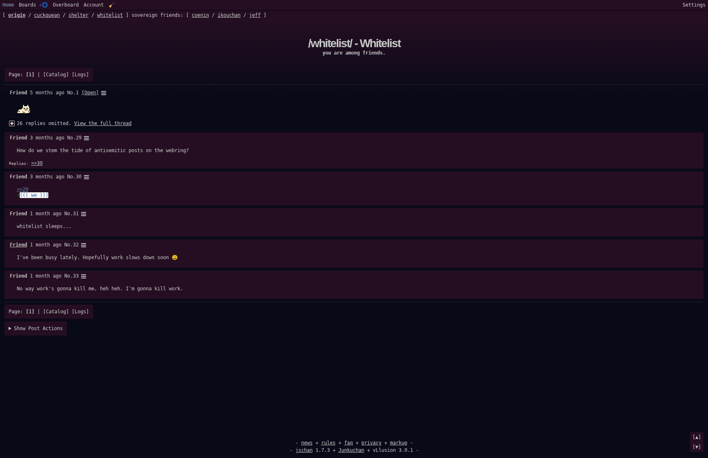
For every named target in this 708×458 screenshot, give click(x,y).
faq (348, 443)
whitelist (110, 15)
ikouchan (229, 15)
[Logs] (80, 74)
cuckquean (47, 15)
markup (398, 443)
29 (79, 138)
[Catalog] (56, 74)
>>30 (37, 163)
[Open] (90, 93)
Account (94, 5)
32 (76, 245)
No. (71, 93)
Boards (33, 5)
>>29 (22, 189)
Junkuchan (351, 450)
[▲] (696, 437)
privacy (371, 443)
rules (328, 443)
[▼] (696, 447)
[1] (30, 74)
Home (8, 5)
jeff (255, 15)
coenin (200, 15)
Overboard (66, 5)
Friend (18, 245)
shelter (78, 15)
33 (76, 276)
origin (16, 15)
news (307, 443)
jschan (304, 450)
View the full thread (103, 123)
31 (76, 213)
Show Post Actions (38, 328)
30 (79, 177)
